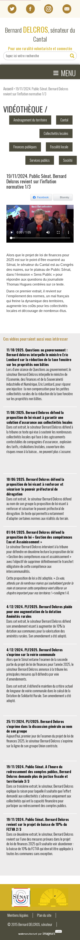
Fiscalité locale (59, 146)
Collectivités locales (56, 133)
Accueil (8, 88)
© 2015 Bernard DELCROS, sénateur (29, 924)
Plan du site (44, 915)
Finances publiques (25, 146)
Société (68, 160)
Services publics (40, 160)
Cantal (64, 119)
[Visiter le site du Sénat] (40, 897)
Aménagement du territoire (30, 119)
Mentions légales (17, 915)
